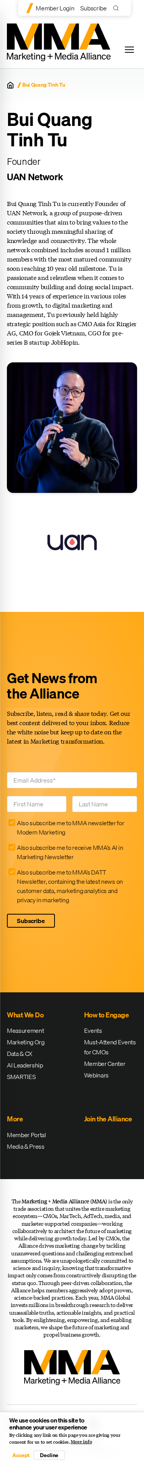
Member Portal (26, 1135)
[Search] (117, 8)
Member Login (55, 8)
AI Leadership (25, 1065)
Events (93, 1030)
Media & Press (26, 1146)
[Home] (10, 85)
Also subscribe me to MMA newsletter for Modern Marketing (70, 827)
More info (81, 1442)
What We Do (25, 1014)
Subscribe (93, 8)
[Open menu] (129, 49)
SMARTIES (21, 1077)
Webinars (96, 1075)
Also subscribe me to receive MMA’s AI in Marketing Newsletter (70, 852)
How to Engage (106, 1014)
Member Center (105, 1064)
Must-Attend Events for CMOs (110, 1047)
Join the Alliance (108, 1118)
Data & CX (19, 1054)
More (15, 1118)
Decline (49, 1455)
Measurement (25, 1030)
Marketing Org (26, 1042)
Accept (20, 1455)
